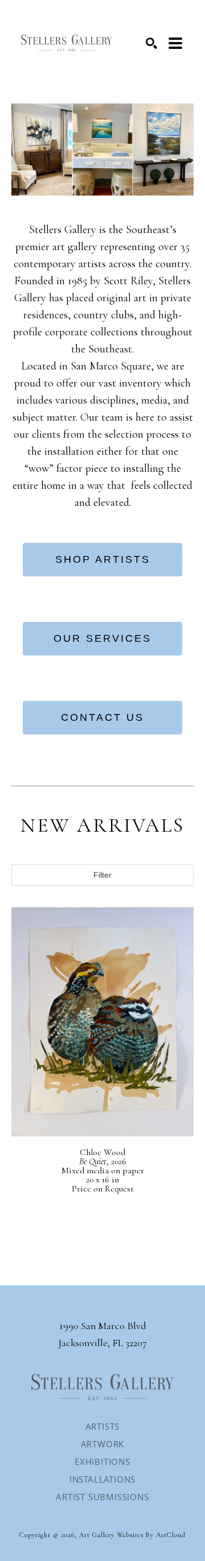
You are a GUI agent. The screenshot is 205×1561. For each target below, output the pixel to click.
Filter (102, 874)
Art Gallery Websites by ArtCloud (132, 1535)
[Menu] (175, 43)
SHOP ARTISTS (102, 559)
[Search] (151, 43)
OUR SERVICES (102, 638)
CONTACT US (102, 717)
